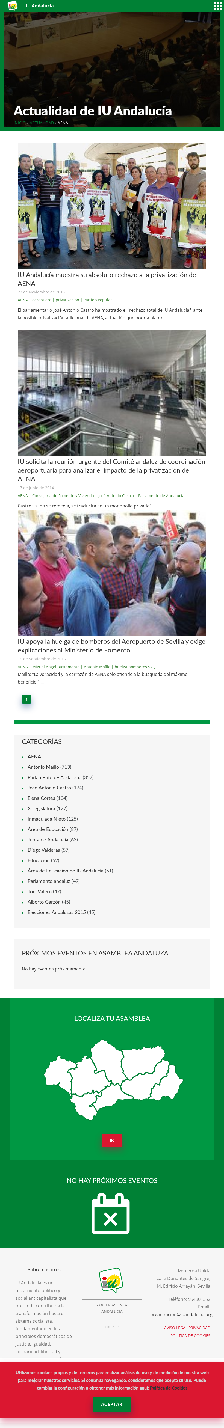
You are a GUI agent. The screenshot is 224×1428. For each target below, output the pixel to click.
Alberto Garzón (44, 902)
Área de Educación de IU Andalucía (66, 871)
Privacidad (199, 1327)
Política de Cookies (168, 1388)
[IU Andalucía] (13, 6)
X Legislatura (41, 808)
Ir (112, 1140)
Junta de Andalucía (48, 840)
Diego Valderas (44, 850)
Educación (39, 860)
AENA (23, 299)
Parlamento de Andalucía (54, 777)
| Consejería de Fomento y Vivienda (61, 495)
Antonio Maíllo (43, 767)
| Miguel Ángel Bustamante (54, 666)
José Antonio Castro (49, 788)
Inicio (20, 122)
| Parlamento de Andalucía (159, 495)
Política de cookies (190, 1335)
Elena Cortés (41, 798)
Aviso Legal (175, 1327)
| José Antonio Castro (114, 495)
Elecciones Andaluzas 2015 (57, 912)
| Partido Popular (96, 299)
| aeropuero (40, 299)
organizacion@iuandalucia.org (181, 1314)
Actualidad (42, 122)
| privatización (65, 299)
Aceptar (112, 1404)
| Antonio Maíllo (95, 666)
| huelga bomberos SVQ (133, 666)
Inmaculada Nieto (47, 819)
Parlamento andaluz (49, 881)
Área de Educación (48, 829)
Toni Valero (40, 891)
